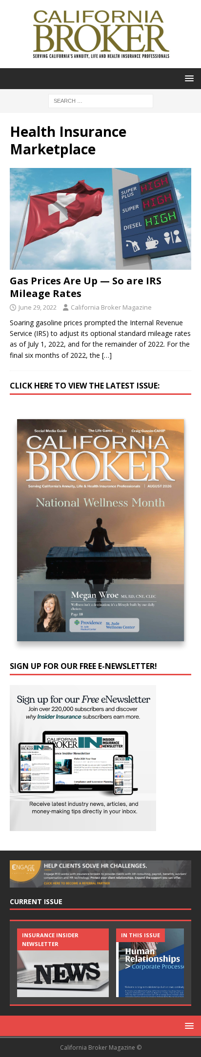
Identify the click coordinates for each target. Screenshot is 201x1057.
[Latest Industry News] (63, 962)
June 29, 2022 (38, 307)
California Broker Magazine (111, 307)
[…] (107, 355)
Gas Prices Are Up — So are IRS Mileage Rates (85, 287)
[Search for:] (100, 100)
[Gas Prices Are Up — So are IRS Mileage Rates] (100, 219)
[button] (188, 78)
